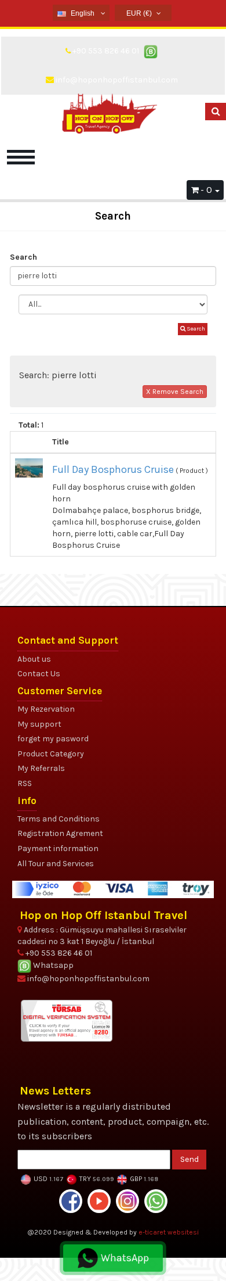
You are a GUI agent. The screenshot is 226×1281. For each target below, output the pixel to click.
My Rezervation (46, 709)
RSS (24, 783)
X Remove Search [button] (174, 391)
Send (189, 1159)
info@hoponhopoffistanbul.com (87, 979)
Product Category (50, 754)
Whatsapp (52, 965)
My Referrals (41, 768)
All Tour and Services (55, 864)
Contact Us (38, 674)
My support (39, 724)
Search (23, 257)
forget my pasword (53, 739)
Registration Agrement (60, 833)
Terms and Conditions (58, 819)
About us (34, 659)
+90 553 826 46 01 (58, 953)
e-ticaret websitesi (168, 1232)
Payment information (58, 848)
